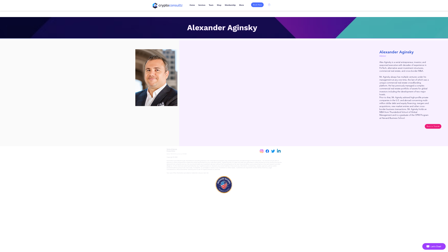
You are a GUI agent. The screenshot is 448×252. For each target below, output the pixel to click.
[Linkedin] (278, 151)
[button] (269, 5)
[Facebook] (267, 151)
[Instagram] (261, 151)
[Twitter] (273, 151)
